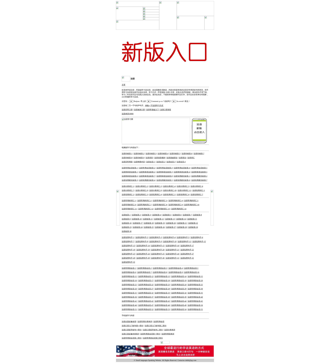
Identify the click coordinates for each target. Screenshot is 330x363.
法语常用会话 (158, 322)
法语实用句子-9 (155, 242)
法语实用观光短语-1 (182, 176)
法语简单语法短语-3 (164, 172)
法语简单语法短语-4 (182, 172)
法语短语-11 (148, 219)
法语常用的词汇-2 (144, 201)
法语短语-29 (193, 227)
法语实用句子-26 (172, 254)
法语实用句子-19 (143, 250)
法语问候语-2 (139, 154)
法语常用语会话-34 (178, 293)
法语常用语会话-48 (162, 305)
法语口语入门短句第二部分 (155, 326)
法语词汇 (191, 158)
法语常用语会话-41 (129, 301)
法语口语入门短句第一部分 (132, 326)
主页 (123, 85)
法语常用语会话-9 (175, 272)
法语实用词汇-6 (183, 195)
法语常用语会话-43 (162, 301)
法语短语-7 (187, 215)
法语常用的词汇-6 (129, 205)
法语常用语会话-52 (145, 309)
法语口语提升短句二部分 (153, 330)
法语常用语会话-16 (129, 281)
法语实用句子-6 (197, 237)
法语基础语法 (172, 158)
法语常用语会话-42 (145, 301)
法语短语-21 (182, 223)
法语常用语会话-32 (145, 293)
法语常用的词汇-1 (129, 201)
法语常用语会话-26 (129, 289)
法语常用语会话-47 (145, 305)
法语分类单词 (169, 330)
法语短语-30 (126, 231)
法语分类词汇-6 (197, 186)
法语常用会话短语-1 (130, 168)
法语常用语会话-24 (178, 285)
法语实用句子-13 (128, 246)
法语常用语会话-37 (145, 297)
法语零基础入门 (152, 110)
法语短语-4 (156, 215)
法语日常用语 (127, 162)
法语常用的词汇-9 (175, 205)
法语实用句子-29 (143, 258)
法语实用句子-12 (199, 242)
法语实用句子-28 (128, 258)
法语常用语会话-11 (129, 276)
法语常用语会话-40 (195, 297)
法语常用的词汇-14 (178, 209)
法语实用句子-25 (157, 254)
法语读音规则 (159, 158)
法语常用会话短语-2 (147, 168)
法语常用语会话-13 (162, 276)
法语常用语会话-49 (178, 305)
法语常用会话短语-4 (182, 168)
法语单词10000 (127, 114)
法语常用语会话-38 (162, 297)
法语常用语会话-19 (178, 281)
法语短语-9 (126, 219)
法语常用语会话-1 (129, 268)
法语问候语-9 (139, 158)
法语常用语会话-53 (162, 309)
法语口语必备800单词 (130, 334)
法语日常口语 (127, 110)
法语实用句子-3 (155, 237)
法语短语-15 (192, 219)
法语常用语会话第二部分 (132, 338)
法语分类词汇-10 (169, 190)
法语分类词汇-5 (183, 186)
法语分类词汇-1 (128, 186)
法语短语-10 (137, 219)
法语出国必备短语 (129, 322)
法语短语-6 (177, 215)
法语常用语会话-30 (195, 289)
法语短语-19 (160, 223)
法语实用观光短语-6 (182, 180)
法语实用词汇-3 (141, 195)
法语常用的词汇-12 (145, 209)
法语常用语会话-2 (144, 268)
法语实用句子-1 (128, 237)
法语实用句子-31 (172, 258)
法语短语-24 (137, 227)
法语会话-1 (150, 162)
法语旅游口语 (139, 110)
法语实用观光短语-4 (147, 180)
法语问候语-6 (187, 154)
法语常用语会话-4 (175, 268)
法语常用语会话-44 (178, 301)
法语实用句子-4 (169, 237)
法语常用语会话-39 (178, 297)
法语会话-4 (181, 162)
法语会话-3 (171, 162)
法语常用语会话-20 (195, 281)
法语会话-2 (160, 162)
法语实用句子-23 (128, 254)
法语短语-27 (171, 227)
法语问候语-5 (175, 154)
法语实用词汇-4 (155, 195)
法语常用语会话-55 (195, 309)
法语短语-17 (137, 223)
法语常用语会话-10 (191, 272)
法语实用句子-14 (143, 246)
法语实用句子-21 (172, 250)
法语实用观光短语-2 (199, 176)
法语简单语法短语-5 (199, 172)
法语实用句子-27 (187, 254)
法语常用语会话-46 (129, 305)
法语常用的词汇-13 (162, 209)
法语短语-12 (159, 219)
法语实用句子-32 (187, 258)
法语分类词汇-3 (155, 186)
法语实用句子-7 (128, 242)
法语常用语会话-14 (178, 276)
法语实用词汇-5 (169, 195)
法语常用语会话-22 (145, 285)
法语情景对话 (139, 162)
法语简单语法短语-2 (147, 172)
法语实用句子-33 (128, 262)
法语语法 (182, 158)
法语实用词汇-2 (128, 195)
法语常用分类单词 (145, 322)
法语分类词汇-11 (184, 190)
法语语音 (149, 158)
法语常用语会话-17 (145, 281)
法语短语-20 (171, 223)
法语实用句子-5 (183, 237)
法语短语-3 (146, 215)
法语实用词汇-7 (197, 195)
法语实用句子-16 (172, 246)
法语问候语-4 (163, 154)
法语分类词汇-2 (141, 186)
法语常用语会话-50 (195, 305)
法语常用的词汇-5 (191, 201)
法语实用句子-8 (141, 242)
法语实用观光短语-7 (199, 180)
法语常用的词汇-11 (129, 209)
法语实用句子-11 (184, 242)
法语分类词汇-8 (141, 190)
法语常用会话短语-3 (164, 168)
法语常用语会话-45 (195, 301)
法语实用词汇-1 (198, 190)
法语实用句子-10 (169, 242)
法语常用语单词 (168, 334)
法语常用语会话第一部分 (150, 334)
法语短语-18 (149, 223)
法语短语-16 (126, 223)
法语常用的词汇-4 (175, 201)
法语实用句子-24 (143, 254)
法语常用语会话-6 (129, 272)
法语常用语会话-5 (191, 268)
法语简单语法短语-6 (130, 176)
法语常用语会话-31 (129, 293)
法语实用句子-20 (157, 250)
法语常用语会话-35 (195, 293)
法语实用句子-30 (157, 258)
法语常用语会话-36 (129, 297)
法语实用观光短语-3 (130, 180)
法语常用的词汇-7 (144, 205)
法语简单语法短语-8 (164, 176)
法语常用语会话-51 (129, 309)
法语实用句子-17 (187, 246)
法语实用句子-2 (141, 237)
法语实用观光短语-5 (164, 180)
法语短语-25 (149, 227)
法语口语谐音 (165, 110)
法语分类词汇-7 (128, 190)
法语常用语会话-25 (195, 285)
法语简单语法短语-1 (130, 172)
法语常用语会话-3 (160, 268)
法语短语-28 (182, 227)
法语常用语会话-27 (145, 289)
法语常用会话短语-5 (199, 168)
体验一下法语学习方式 (154, 106)
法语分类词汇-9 (155, 190)
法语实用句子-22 (187, 250)
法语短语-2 (136, 215)
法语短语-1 (126, 215)
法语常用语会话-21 (129, 285)
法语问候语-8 (127, 158)
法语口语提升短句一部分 (132, 330)
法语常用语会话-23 (162, 285)
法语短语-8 (197, 215)
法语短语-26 (160, 227)
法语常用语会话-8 (160, 272)
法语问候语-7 (199, 154)
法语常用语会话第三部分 (153, 338)
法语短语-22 (193, 223)
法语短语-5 (166, 215)
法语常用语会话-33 (162, 293)
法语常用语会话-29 (178, 289)
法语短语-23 (126, 227)
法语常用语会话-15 (195, 276)
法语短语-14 (181, 219)
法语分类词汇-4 (169, 186)
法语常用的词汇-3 (160, 201)
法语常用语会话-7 (144, 272)
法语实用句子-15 (157, 246)
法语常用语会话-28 (162, 289)
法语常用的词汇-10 (191, 205)
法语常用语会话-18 (162, 281)
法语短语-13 (170, 219)
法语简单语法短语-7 (147, 176)
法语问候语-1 (127, 154)
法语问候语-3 (151, 154)
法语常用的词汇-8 (160, 205)
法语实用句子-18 (128, 250)
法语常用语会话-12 (145, 276)
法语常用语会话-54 (178, 309)
